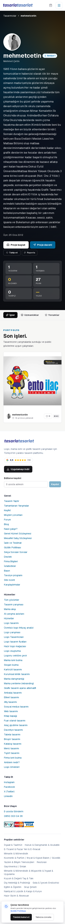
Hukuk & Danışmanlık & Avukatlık (42, 844)
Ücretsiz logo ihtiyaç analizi (19, 627)
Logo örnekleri (12, 766)
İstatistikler (10, 566)
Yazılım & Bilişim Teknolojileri (19, 862)
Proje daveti (44, 244)
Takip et (13, 252)
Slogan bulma (11, 664)
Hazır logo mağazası (15, 646)
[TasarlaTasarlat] (19, 441)
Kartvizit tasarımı (13, 669)
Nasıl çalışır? (11, 528)
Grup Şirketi (30, 887)
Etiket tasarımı (11, 697)
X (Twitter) (9, 791)
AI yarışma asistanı (14, 613)
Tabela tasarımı (12, 734)
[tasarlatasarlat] (18, 5)
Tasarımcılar (9, 15)
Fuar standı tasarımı (14, 720)
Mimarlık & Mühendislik (16, 853)
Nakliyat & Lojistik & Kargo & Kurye (23, 891)
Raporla (31, 252)
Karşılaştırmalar (12, 584)
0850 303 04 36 (13, 816)
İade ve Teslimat (13, 542)
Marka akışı (10, 609)
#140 (56, 416)
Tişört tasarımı (11, 753)
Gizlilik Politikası (12, 547)
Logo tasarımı (11, 623)
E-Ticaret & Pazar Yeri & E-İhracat (22, 849)
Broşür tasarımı (12, 739)
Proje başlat (18, 244)
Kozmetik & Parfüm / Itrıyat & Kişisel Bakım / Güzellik (32, 857)
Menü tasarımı (11, 748)
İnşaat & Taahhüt (13, 844)
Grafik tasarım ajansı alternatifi (20, 688)
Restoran (42, 862)
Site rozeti (9, 579)
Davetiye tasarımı (13, 729)
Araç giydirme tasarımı (16, 725)
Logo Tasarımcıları (14, 637)
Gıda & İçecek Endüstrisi (46, 882)
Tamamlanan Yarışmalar (16, 505)
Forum (7, 519)
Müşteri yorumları (13, 514)
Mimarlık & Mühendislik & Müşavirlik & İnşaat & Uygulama (28, 872)
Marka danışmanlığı (14, 678)
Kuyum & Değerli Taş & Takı (18, 878)
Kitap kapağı (10, 715)
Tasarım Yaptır (11, 501)
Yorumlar (53, 315)
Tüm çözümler (11, 599)
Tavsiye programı (13, 575)
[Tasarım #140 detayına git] (33, 381)
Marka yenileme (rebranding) (19, 683)
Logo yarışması (12, 632)
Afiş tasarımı (10, 702)
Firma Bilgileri (11, 561)
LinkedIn (8, 796)
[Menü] (59, 5)
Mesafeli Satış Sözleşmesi (18, 538)
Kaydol (55, 484)
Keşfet (7, 510)
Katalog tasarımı (12, 743)
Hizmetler (9, 618)
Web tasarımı (11, 711)
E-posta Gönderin (13, 811)
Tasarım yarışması (13, 604)
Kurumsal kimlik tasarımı (17, 674)
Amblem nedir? (12, 762)
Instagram (9, 782)
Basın (7, 570)
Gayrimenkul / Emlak (15, 866)
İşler (12, 315)
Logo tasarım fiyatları (15, 641)
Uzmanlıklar (31, 315)
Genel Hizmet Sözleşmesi (17, 533)
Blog (6, 524)
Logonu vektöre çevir (15, 655)
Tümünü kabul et (21, 917)
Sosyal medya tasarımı (16, 706)
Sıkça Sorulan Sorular (15, 552)
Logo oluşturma (12, 650)
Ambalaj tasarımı (13, 692)
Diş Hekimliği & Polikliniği (17, 882)
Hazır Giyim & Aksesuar (16, 895)
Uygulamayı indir (20, 469)
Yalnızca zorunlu (43, 917)
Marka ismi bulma (13, 660)
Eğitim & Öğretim (12, 887)
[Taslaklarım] (51, 5)
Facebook (9, 786)
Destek (8, 556)
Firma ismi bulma (13, 757)
